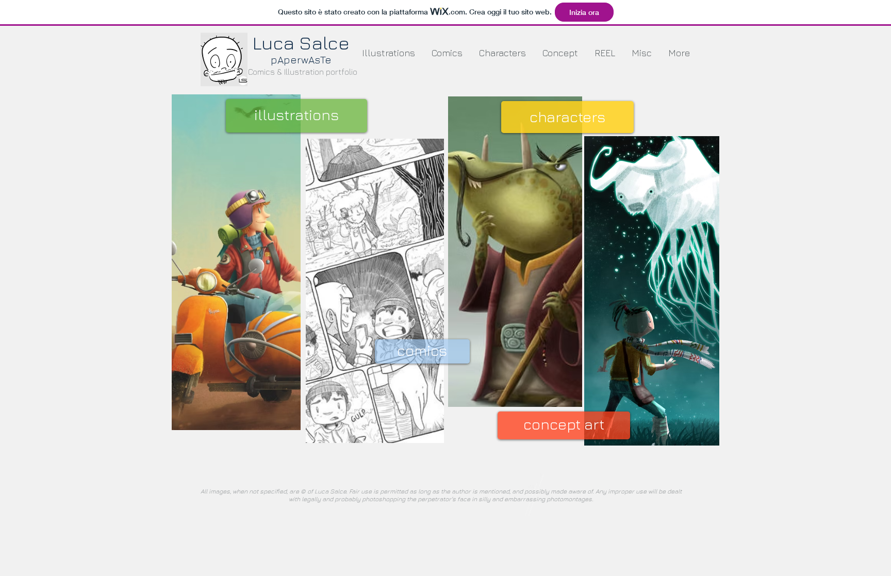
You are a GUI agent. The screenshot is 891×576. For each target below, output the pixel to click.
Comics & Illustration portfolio (302, 71)
